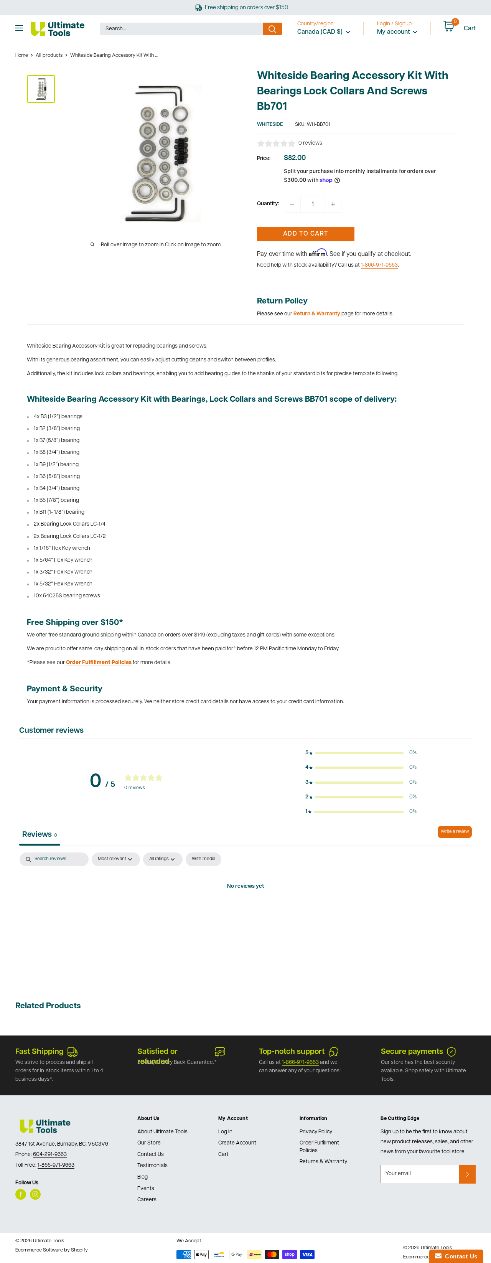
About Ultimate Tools (162, 1132)
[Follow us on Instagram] (35, 1194)
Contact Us (150, 1154)
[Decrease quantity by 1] (292, 204)
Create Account (237, 1143)
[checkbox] (203, 859)
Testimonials (152, 1166)
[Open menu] (19, 28)
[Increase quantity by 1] (333, 204)
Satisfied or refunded (157, 1052)
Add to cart (305, 234)
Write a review (455, 831)
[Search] (272, 29)
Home (21, 55)
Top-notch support (292, 1052)
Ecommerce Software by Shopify (51, 1250)
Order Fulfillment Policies (319, 1147)
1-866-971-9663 (379, 265)
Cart (223, 1154)
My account (394, 32)
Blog (142, 1177)
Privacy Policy (316, 1132)
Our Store (149, 1143)
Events (145, 1189)
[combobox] (181, 29)
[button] (361, 753)
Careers (147, 1200)
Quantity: (268, 204)
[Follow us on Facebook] (20, 1194)
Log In (225, 1132)
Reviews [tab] (39, 835)
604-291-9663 (50, 1154)
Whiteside (270, 124)
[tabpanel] (245, 912)
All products (49, 55)
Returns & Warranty (323, 1162)
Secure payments (412, 1052)
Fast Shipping (39, 1052)
